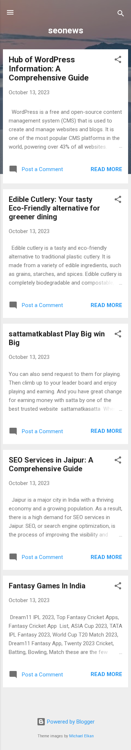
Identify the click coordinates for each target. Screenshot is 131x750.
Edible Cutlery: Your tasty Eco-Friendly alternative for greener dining (54, 208)
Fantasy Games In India (47, 585)
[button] (118, 60)
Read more (106, 169)
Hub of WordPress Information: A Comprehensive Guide (49, 68)
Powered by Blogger (70, 721)
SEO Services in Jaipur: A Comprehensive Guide (51, 464)
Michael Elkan (81, 736)
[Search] (120, 15)
